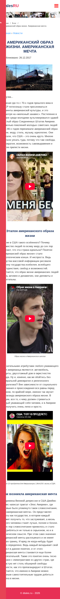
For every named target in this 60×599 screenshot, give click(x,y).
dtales (10, 6)
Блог (14, 23)
